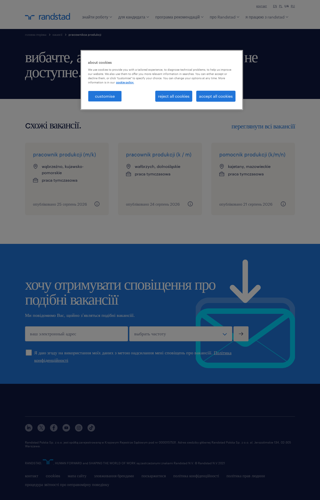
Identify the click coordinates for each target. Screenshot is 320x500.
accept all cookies (216, 96)
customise (105, 96)
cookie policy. (125, 82)
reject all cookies (174, 96)
